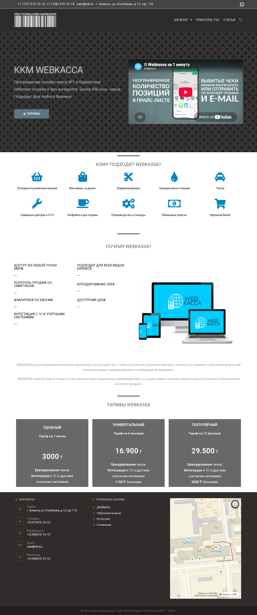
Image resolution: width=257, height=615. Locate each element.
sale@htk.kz (85, 4)
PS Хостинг (103, 518)
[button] (31, 113)
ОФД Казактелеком (109, 513)
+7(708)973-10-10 (38, 558)
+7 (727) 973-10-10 (31, 4)
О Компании (104, 524)
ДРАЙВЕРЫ (103, 507)
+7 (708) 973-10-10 (60, 4)
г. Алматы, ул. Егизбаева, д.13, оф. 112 (124, 4)
